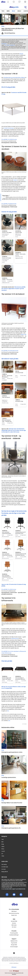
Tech (2, 11)
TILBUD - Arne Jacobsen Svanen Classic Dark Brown (7, 279)
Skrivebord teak (19, 372)
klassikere (4, 44)
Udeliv (19, 11)
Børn (8, 11)
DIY (2, 853)
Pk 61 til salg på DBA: (8, 87)
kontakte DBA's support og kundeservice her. (15, 889)
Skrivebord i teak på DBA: (10, 359)
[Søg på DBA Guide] (25, 7)
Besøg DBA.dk (4, 871)
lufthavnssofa (14, 638)
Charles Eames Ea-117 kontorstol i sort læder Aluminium (20, 533)
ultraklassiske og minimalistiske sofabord (14, 77)
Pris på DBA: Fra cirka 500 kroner (9, 351)
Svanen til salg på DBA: (9, 212)
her (8, 711)
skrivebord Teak (19, 401)
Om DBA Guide (4, 867)
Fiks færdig (4, 864)
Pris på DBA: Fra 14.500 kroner (9, 139)
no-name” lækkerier (10, 45)
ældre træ (23, 334)
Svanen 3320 (18, 232)
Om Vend (3, 869)
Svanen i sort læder (7, 232)
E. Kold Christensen (9, 128)
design (21, 54)
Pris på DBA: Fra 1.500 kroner (8, 589)
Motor (2, 849)
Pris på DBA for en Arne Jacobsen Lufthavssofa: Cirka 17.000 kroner (13, 652)
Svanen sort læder (6, 258)
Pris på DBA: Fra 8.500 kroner (8, 204)
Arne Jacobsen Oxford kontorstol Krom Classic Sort (6, 533)
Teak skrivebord (6, 397)
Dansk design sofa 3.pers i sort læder (6, 678)
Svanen (15, 180)
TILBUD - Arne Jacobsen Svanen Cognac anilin (20, 254)
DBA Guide (14, 7)
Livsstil (3, 851)
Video (2, 856)
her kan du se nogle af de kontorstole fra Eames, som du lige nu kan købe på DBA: (14, 513)
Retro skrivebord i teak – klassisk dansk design (7, 421)
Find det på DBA (6, 661)
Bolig (13, 11)
